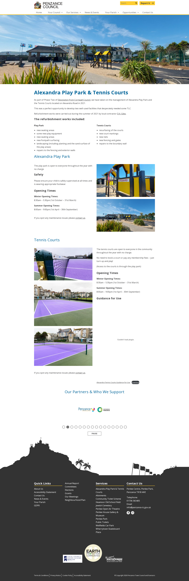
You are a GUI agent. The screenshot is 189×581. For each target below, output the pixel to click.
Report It (146, 3)
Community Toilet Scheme (108, 498)
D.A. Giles (121, 113)
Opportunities (129, 12)
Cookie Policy (67, 575)
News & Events (92, 12)
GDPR (37, 505)
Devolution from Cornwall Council (74, 99)
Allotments (101, 495)
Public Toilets (102, 522)
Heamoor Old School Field (108, 502)
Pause (94, 434)
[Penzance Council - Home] (94, 5)
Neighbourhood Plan (75, 500)
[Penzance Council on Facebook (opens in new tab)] (128, 512)
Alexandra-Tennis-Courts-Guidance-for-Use (113, 382)
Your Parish (110, 12)
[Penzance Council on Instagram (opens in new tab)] (132, 512)
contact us (80, 218)
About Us (38, 488)
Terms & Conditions (41, 575)
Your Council (54, 12)
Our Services (72, 12)
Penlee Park (101, 518)
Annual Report (72, 483)
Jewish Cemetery (104, 505)
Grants (68, 493)
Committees (70, 486)
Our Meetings (71, 496)
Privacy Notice (55, 575)
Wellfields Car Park (105, 525)
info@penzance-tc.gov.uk (139, 507)
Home (39, 12)
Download (135, 382)
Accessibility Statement (45, 492)
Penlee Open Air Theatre (108, 508)
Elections (69, 490)
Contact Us (147, 12)
